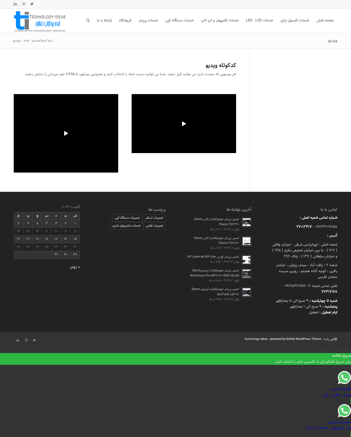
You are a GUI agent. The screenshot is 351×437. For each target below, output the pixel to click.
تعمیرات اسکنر (154, 217)
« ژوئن (75, 267)
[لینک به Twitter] (32, 4)
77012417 (304, 227)
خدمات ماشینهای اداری (126, 225)
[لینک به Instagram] (23, 4)
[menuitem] (325, 21)
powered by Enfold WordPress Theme (295, 339)
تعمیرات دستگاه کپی (127, 217)
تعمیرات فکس (154, 225)
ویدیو (332, 40)
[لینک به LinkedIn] (15, 4)
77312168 (329, 292)
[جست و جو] (88, 21)
